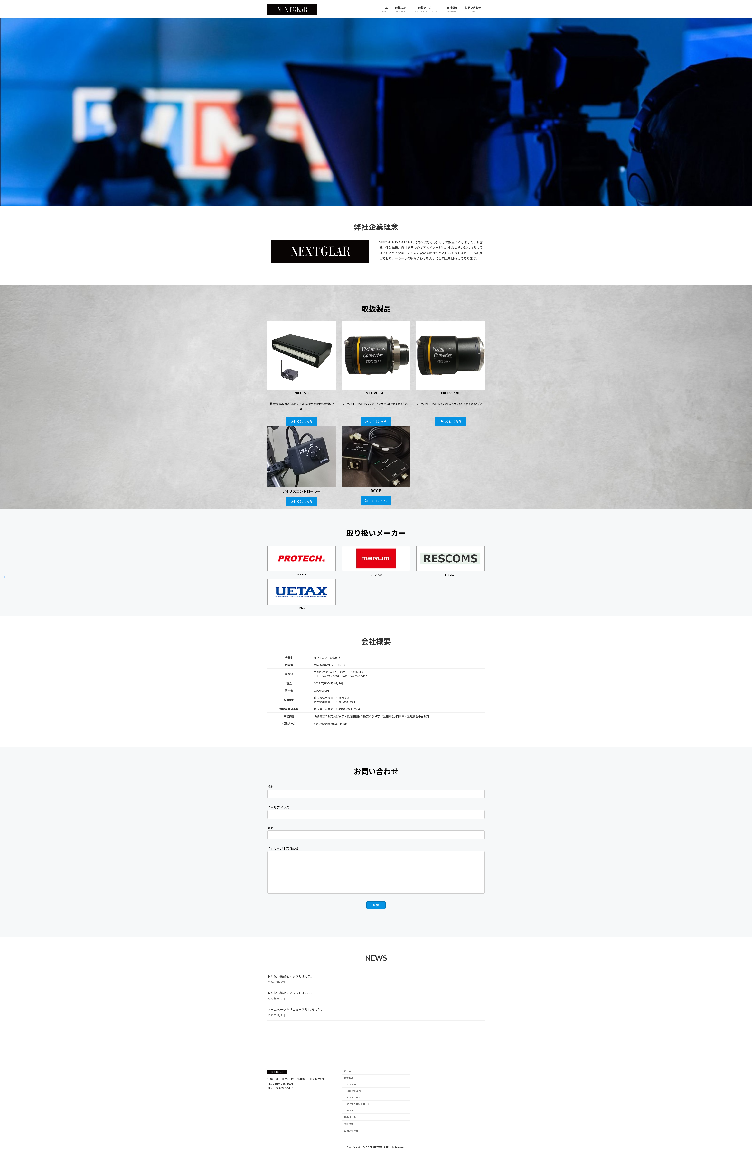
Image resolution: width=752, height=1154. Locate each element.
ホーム (347, 1071)
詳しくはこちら (301, 421)
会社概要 (348, 1124)
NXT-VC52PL (353, 1090)
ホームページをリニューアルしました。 (295, 1009)
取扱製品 (348, 1077)
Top (742, 1144)
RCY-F (349, 1110)
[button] (747, 577)
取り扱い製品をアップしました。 (290, 976)
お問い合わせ (351, 1131)
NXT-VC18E (353, 1097)
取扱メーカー (351, 1117)
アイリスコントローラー (359, 1104)
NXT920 (351, 1084)
